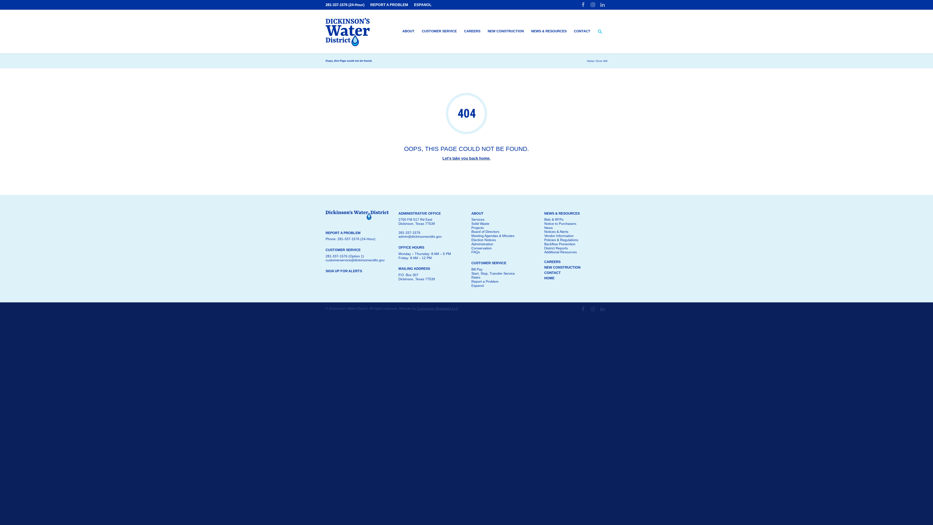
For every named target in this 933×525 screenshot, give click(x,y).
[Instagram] (593, 5)
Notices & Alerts (556, 232)
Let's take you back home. (466, 158)
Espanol (477, 286)
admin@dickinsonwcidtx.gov (420, 236)
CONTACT (552, 273)
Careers (472, 31)
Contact (582, 31)
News (548, 228)
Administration (482, 244)
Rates (475, 277)
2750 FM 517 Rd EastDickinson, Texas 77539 (416, 222)
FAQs (475, 252)
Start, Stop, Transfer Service (493, 273)
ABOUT (477, 213)
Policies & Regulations (561, 240)
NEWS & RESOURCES (562, 213)
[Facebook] (583, 5)
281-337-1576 (409, 233)
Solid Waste (480, 224)
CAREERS (552, 262)
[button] (600, 32)
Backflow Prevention (559, 244)
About (408, 31)
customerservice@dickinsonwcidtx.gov (355, 260)
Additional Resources (560, 252)
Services (477, 219)
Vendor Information (559, 236)
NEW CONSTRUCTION (562, 267)
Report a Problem (485, 281)
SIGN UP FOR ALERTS (344, 271)
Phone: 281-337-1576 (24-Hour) (350, 239)
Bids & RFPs (553, 219)
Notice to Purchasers (560, 224)
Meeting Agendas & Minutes (492, 236)
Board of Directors (485, 232)
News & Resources (549, 31)
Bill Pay (477, 269)
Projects (477, 228)
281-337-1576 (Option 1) (345, 256)
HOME (549, 278)
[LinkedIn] (602, 5)
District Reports (556, 248)
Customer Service (439, 31)
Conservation (481, 248)
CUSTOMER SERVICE (488, 263)
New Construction (506, 31)
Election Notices (483, 240)
